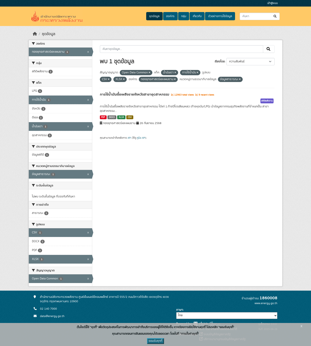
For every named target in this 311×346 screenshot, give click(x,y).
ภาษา (179, 310)
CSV (130, 117)
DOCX (112, 117)
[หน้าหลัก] (35, 34)
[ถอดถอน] (149, 72)
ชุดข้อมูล (154, 16)
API (129, 138)
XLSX (121, 117)
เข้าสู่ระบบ (272, 3)
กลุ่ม (183, 16)
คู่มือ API (141, 138)
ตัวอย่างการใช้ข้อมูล (220, 16)
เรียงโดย (220, 61)
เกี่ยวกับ (197, 16)
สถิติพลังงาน (267, 100)
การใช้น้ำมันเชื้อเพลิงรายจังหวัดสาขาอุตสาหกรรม (135, 94)
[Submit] (275, 16)
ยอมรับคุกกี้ (155, 341)
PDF (103, 117)
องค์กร (170, 16)
